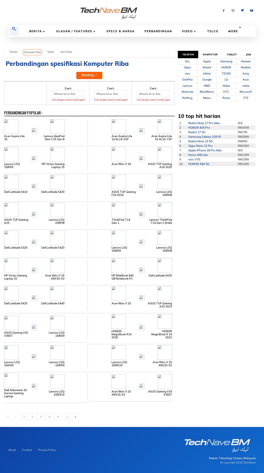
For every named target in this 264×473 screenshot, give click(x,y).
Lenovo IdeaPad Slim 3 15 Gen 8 (54, 138)
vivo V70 (194, 159)
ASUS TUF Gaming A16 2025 (160, 165)
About (12, 450)
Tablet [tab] (231, 54)
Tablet (50, 52)
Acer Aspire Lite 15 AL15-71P (161, 138)
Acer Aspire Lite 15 (14, 138)
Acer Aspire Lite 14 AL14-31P (122, 138)
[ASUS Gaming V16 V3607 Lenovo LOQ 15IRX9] (45, 323)
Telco (212, 31)
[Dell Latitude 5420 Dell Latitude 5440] (45, 293)
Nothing (187, 98)
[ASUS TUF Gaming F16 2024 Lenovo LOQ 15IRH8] (130, 182)
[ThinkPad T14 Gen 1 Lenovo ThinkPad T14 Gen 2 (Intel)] (130, 209)
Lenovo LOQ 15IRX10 (119, 364)
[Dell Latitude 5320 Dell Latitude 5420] (45, 237)
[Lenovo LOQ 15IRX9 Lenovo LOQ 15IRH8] (130, 237)
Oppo (187, 67)
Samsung (226, 61)
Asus (246, 79)
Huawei (246, 61)
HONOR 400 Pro (199, 127)
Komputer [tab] (210, 54)
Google (207, 79)
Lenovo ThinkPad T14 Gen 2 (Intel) (160, 221)
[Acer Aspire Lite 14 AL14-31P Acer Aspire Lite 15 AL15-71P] (130, 126)
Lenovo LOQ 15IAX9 (12, 364)
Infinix (207, 73)
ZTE (245, 98)
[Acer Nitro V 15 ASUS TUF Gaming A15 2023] (130, 293)
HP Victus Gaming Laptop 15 (53, 165)
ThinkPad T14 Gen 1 (121, 221)
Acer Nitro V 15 (121, 303)
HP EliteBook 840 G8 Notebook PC (123, 277)
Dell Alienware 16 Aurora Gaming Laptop (15, 393)
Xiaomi (207, 67)
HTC (226, 91)
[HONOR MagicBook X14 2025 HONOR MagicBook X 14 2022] (130, 321)
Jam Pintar (66, 52)
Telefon (13, 52)
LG (226, 79)
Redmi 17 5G (196, 132)
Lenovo (187, 85)
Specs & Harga (120, 31)
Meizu (207, 98)
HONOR (226, 67)
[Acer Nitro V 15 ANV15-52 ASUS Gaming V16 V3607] (130, 381)
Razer (226, 98)
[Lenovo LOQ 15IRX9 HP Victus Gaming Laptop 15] (45, 154)
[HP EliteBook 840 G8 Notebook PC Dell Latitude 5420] (130, 265)
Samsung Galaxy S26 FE (204, 137)
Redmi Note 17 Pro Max (204, 123)
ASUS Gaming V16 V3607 (16, 334)
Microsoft (246, 91)
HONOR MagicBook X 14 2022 (161, 334)
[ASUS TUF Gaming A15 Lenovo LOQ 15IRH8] (45, 209)
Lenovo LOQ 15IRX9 (12, 165)
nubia (245, 85)
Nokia (226, 85)
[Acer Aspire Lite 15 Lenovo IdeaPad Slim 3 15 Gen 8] (45, 126)
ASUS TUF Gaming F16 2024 (124, 193)
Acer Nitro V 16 (121, 164)
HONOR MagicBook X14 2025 (122, 334)
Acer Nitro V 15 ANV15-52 (55, 277)
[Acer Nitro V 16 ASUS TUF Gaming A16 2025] (130, 154)
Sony (246, 73)
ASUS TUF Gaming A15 (16, 221)
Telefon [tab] (188, 54)
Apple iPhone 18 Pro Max (205, 150)
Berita (35, 31)
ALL (187, 61)
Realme (246, 67)
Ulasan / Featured (74, 31)
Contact (27, 450)
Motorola (187, 91)
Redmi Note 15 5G (200, 141)
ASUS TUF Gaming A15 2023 (160, 305)
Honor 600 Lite (198, 155)
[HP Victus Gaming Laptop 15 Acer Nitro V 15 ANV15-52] (45, 265)
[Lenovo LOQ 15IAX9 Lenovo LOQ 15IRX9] (45, 352)
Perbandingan (158, 31)
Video (187, 31)
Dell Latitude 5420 (53, 191)
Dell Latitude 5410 (15, 191)
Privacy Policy (47, 450)
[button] (14, 31)
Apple (207, 61)
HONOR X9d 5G (198, 164)
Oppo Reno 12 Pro (200, 146)
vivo (187, 73)
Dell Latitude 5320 (15, 247)
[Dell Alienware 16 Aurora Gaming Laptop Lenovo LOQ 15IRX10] (45, 380)
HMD (207, 85)
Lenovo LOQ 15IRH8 (164, 193)
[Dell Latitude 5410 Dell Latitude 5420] (45, 182)
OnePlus (187, 79)
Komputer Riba (32, 52)
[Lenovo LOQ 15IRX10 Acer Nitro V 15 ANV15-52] (130, 352)
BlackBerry (207, 91)
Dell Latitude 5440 (53, 303)
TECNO (226, 73)
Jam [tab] (248, 54)
